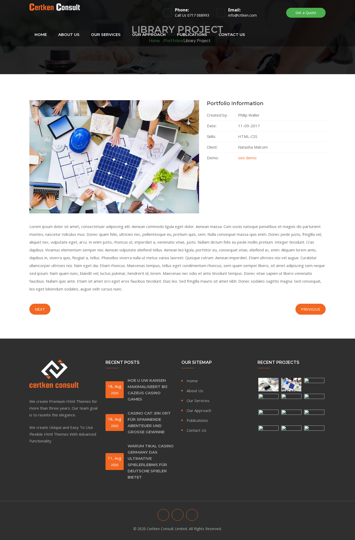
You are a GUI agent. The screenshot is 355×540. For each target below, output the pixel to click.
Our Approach (149, 34)
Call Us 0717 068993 (192, 15)
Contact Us (232, 34)
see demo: (247, 157)
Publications (192, 34)
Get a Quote (305, 12)
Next (40, 309)
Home (41, 34)
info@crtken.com (242, 15)
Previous (310, 309)
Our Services (106, 34)
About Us (69, 34)
